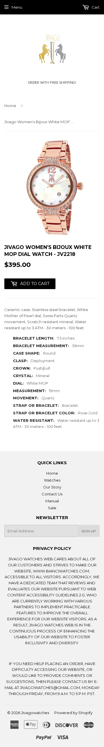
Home (10, 105)
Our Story (52, 487)
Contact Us (52, 494)
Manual (52, 501)
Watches (52, 480)
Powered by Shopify (73, 712)
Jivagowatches (35, 712)
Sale (52, 508)
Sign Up (88, 531)
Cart (95, 7)
